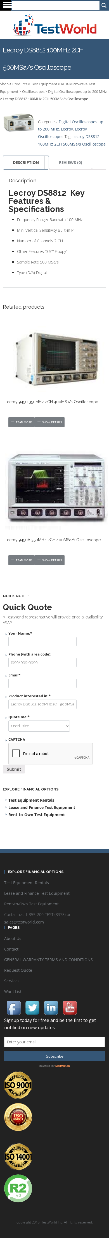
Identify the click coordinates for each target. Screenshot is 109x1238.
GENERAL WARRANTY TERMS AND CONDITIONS (48, 959)
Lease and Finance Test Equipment (41, 807)
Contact (11, 949)
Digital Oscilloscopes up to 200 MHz (77, 91)
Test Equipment (44, 83)
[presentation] (50, 754)
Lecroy (67, 129)
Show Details (52, 422)
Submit (14, 769)
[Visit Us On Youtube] (69, 1007)
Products (19, 83)
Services (12, 980)
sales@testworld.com (24, 922)
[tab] (26, 163)
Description (26, 162)
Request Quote (18, 970)
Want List (13, 991)
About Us (12, 938)
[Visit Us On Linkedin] (51, 1007)
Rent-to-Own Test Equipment (36, 814)
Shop (4, 83)
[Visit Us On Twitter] (32, 1007)
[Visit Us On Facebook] (13, 1007)
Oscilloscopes (33, 91)
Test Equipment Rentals (31, 800)
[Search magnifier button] (103, 5)
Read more (24, 422)
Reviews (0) (70, 162)
